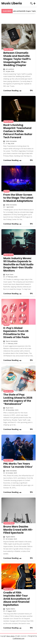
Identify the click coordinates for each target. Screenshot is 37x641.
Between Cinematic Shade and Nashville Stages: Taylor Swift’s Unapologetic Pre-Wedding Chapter (17, 59)
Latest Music (9, 523)
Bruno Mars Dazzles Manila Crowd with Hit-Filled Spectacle (18, 529)
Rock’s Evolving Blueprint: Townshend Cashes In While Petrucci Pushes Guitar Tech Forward (17, 131)
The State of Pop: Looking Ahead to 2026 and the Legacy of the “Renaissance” (17, 399)
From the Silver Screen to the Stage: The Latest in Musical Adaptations (18, 198)
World (6, 191)
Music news (8, 49)
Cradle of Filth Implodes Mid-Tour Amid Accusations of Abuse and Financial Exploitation (16, 599)
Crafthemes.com (18, 638)
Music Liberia (11, 3)
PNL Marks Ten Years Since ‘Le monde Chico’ (18, 465)
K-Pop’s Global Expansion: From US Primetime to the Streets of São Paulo (16, 332)
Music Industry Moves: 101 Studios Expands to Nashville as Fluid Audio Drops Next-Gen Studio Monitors (18, 264)
